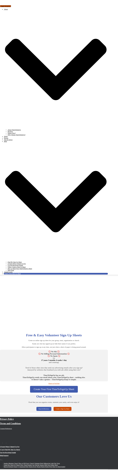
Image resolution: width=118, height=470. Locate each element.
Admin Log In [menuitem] (8, 272)
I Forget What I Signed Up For (9, 447)
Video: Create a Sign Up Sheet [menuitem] (16, 267)
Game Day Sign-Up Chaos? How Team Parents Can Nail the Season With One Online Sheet (31, 465)
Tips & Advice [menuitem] (8, 140)
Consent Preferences (6, 428)
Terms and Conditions (10, 423)
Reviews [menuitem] (10, 131)
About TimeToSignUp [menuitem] (14, 130)
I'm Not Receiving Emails (8, 452)
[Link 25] (5, 443)
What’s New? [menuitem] (11, 133)
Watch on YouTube (54, 383)
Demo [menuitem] (6, 136)
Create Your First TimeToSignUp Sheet (54, 389)
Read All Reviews (44, 409)
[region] (54, 304)
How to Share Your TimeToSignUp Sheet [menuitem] (19, 268)
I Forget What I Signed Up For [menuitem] (16, 264)
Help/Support (4, 455)
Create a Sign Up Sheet (62, 409)
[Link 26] (8, 443)
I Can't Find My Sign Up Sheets (10, 449)
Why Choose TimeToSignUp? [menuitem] (16, 135)
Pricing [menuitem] (6, 138)
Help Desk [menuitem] (11, 270)
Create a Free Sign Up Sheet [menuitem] (12, 273)
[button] (56, 128)
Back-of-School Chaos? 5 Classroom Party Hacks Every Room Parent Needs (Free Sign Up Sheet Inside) (34, 467)
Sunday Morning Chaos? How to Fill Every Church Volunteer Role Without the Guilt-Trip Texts (32, 463)
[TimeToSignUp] (11, 4)
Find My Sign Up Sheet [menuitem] (14, 262)
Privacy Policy (7, 419)
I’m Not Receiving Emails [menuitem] (15, 265)
